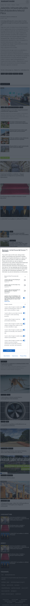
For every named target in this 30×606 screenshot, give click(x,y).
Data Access (15, 355)
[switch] (24, 280)
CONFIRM (9, 350)
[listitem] (15, 277)
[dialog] (15, 303)
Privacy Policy (23, 355)
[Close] (27, 250)
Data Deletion (7, 355)
